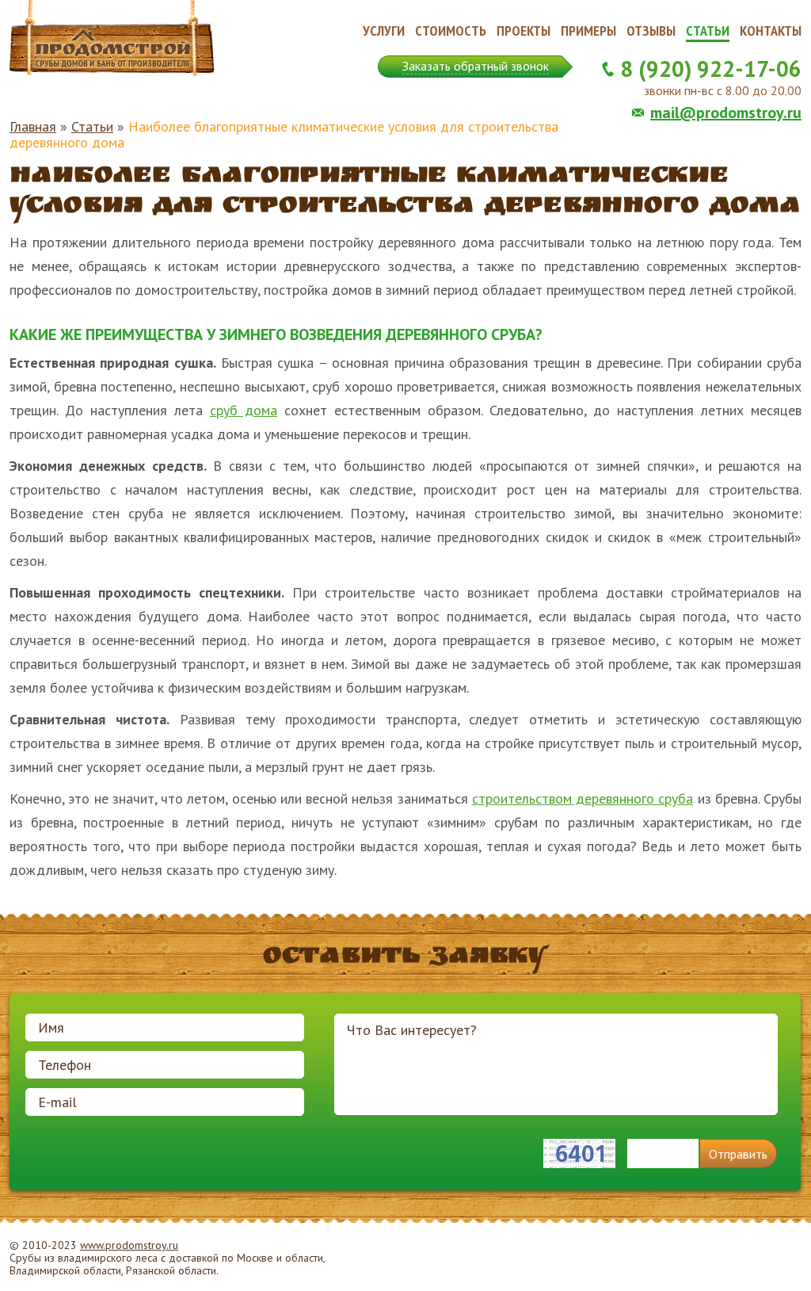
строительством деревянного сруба (583, 798)
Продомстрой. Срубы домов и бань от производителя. (112, 39)
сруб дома (243, 410)
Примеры (588, 30)
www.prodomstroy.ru (129, 1245)
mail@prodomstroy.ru (725, 112)
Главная (33, 126)
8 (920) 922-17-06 (710, 68)
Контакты (770, 30)
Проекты (523, 30)
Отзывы (651, 30)
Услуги (384, 30)
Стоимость (450, 30)
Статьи (707, 30)
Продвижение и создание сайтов (763, 1258)
